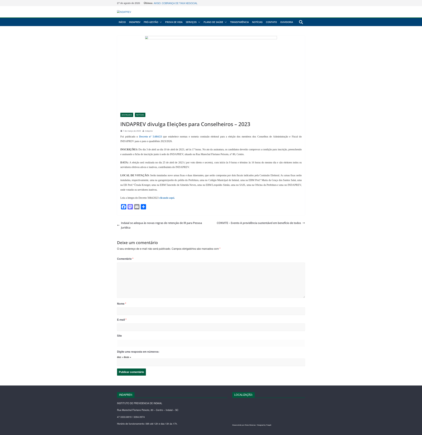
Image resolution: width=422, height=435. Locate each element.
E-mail (121, 319)
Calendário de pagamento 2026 (170, 3)
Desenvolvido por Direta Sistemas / (244, 425)
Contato (271, 22)
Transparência (239, 22)
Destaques (127, 115)
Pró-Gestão (151, 22)
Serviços (191, 22)
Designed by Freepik (264, 425)
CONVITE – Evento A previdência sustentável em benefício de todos (259, 223)
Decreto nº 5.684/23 (150, 136)
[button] (160, 22)
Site (119, 335)
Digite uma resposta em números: (138, 351)
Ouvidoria (286, 22)
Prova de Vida (173, 22)
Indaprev (134, 22)
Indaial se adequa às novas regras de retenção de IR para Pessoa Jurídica (161, 225)
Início (122, 22)
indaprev (149, 130)
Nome (121, 303)
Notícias (257, 22)
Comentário (125, 259)
